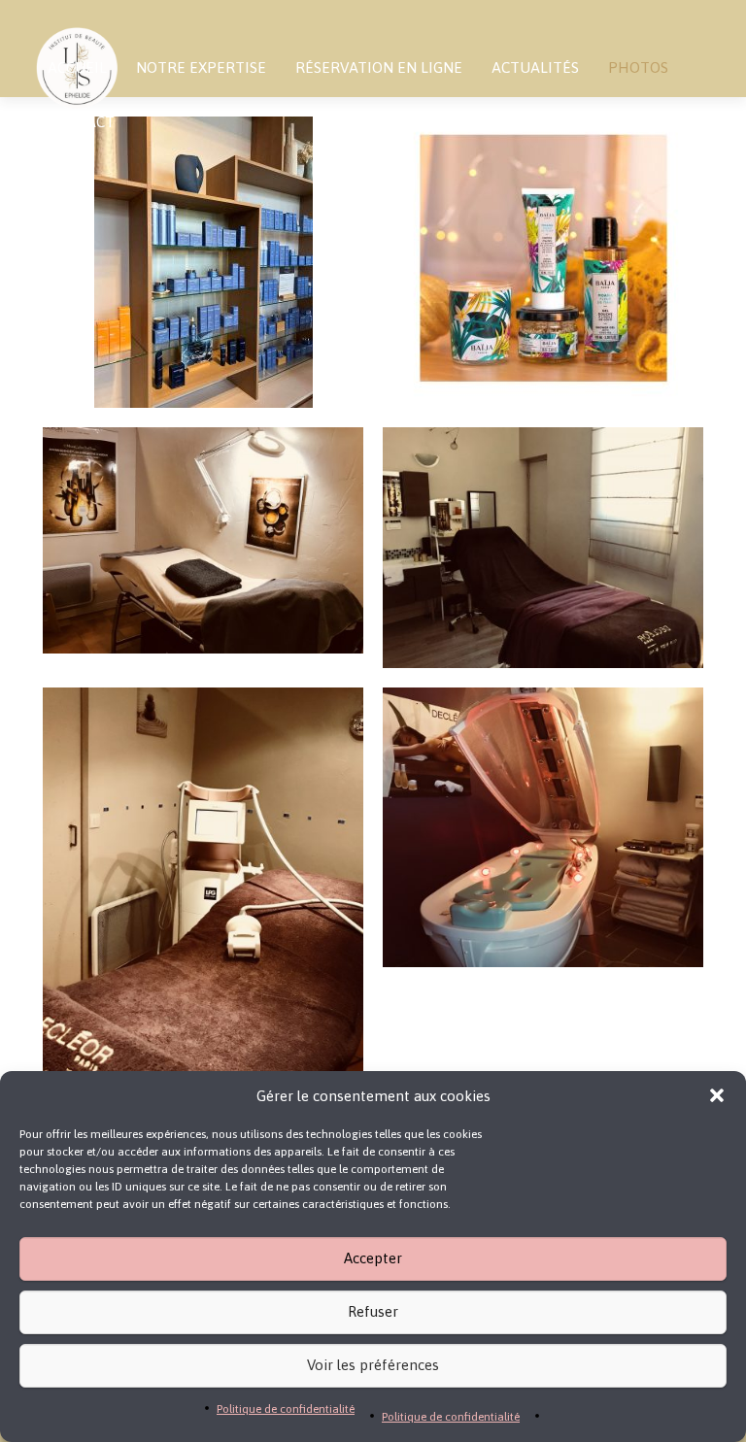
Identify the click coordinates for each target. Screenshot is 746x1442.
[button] (717, 1095)
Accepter (373, 1258)
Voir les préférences (373, 1365)
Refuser (373, 1311)
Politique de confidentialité (286, 1409)
